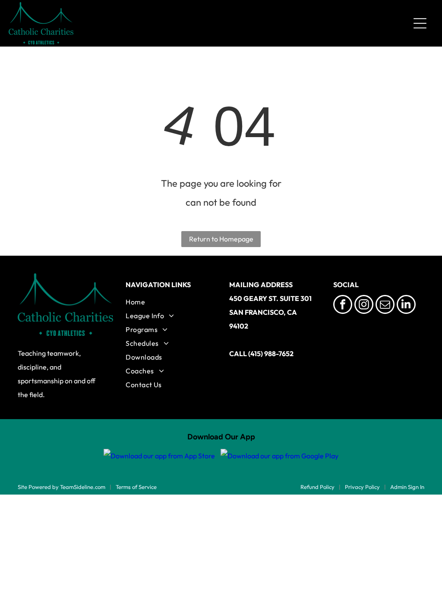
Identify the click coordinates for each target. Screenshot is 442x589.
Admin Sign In (407, 486)
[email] (385, 305)
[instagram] (363, 305)
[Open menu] (420, 23)
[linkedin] (406, 305)
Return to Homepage (221, 239)
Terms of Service (136, 486)
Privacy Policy (362, 486)
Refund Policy (317, 486)
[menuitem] (169, 302)
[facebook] (342, 305)
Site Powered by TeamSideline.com (61, 486)
